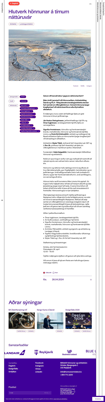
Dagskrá (12, 366)
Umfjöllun (12, 372)
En (90, 4)
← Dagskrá (14, 3)
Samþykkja (98, 399)
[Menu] (2, 200)
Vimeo (38, 369)
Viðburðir (49, 272)
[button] (67, 280)
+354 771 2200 (66, 375)
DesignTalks (13, 369)
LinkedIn (38, 372)
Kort (56, 272)
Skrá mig (46, 392)
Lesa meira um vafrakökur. (60, 399)
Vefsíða (82, 86)
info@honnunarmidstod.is (71, 372)
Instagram (89, 86)
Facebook (75, 86)
